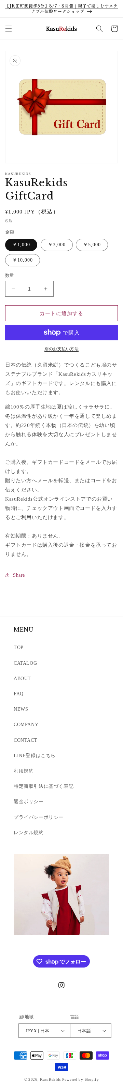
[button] (8, 28)
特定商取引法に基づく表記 (43, 786)
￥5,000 (92, 244)
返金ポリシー (29, 801)
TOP (19, 647)
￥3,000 (57, 244)
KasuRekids (50, 1079)
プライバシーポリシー (39, 817)
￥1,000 (21, 244)
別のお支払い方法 (61, 348)
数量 (9, 275)
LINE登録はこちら (35, 755)
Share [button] (19, 575)
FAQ (19, 693)
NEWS (21, 709)
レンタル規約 (29, 832)
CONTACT (25, 740)
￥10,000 (22, 260)
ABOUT (22, 678)
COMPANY (26, 724)
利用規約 (23, 770)
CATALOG (25, 663)
